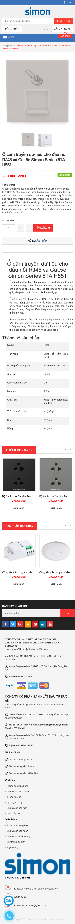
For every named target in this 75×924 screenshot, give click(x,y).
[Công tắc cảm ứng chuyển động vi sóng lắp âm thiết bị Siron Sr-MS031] (19, 550)
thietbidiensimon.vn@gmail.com (30, 905)
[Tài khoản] (63, 2)
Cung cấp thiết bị (15, 813)
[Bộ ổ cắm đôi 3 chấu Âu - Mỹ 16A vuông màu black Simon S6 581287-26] (19, 474)
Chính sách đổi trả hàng (18, 836)
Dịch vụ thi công (15, 802)
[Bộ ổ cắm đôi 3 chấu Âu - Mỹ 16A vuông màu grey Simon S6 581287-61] (56, 474)
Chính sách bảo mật (17, 807)
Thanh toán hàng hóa (17, 825)
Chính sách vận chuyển (18, 791)
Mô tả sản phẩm (37, 241)
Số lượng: (8, 220)
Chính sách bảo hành (17, 830)
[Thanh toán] (70, 2)
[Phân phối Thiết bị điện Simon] (37, 12)
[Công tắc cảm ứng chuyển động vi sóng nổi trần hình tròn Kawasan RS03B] (56, 550)
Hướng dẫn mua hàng (17, 785)
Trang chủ (7, 45)
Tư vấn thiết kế (14, 796)
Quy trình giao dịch (16, 841)
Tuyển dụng (12, 847)
